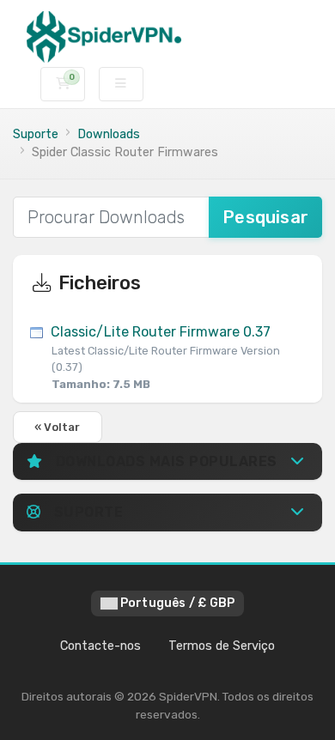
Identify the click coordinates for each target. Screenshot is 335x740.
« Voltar (57, 427)
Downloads (108, 134)
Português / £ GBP (176, 603)
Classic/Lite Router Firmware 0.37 (163, 357)
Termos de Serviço (221, 646)
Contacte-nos (100, 646)
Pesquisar (265, 217)
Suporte (35, 134)
